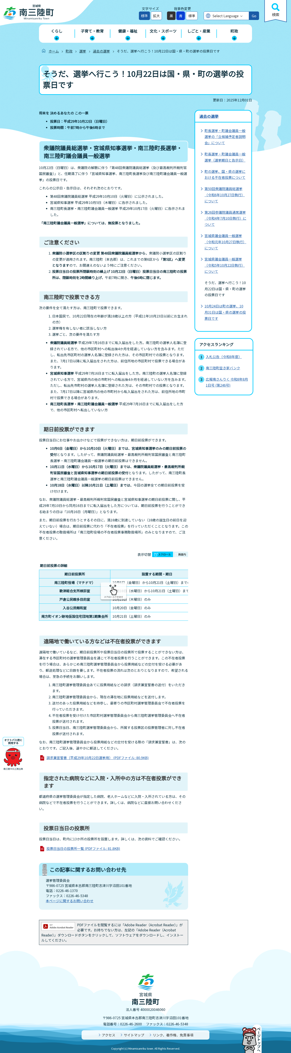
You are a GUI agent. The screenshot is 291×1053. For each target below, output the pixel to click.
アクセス (108, 1034)
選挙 (82, 51)
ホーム (54, 51)
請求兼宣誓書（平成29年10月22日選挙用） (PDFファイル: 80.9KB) (97, 757)
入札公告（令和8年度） (224, 356)
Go (254, 15)
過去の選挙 (101, 51)
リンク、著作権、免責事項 (173, 1034)
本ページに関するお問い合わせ (70, 900)
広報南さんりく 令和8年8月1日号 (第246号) (227, 382)
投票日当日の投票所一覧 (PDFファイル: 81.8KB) (83, 848)
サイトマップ (134, 1034)
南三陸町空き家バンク (223, 367)
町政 (69, 51)
